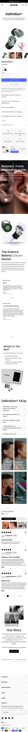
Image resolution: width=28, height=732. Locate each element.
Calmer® (13, 149)
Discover (4, 682)
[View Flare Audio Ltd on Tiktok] (6, 718)
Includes (3, 120)
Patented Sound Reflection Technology (11, 112)
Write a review (8, 519)
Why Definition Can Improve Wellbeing (11, 116)
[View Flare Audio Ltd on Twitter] (12, 718)
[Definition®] (4, 55)
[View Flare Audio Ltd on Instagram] (2, 718)
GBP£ (4, 722)
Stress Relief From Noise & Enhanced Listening (11, 96)
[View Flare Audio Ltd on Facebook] (9, 718)
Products (4, 677)
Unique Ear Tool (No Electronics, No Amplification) (10, 102)
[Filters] (21, 519)
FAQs (3, 693)
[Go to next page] (23, 596)
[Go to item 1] (5, 525)
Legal (3, 698)
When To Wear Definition (8, 107)
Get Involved (5, 687)
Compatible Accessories (7, 125)
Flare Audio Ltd (8, 725)
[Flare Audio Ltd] (14, 5)
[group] (14, 1)
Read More (14, 651)
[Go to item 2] (13, 525)
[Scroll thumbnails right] (25, 525)
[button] (23, 5)
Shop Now (6, 468)
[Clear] (3, 70)
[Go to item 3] (21, 525)
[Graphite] (5, 70)
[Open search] (18, 519)
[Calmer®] (5, 149)
